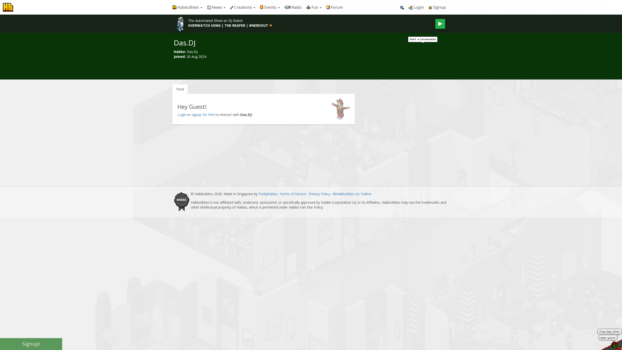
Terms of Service (292, 194)
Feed (180, 89)
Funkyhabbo (268, 194)
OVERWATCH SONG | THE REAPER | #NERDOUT (228, 25)
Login (181, 114)
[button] (187, 7)
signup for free (203, 114)
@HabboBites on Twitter (352, 194)
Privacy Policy (319, 194)
